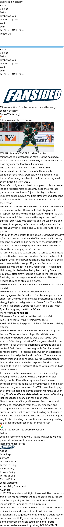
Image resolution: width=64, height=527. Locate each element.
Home (3, 443)
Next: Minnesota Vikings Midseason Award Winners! (29, 401)
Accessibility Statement (13, 486)
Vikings (4, 52)
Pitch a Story (7, 468)
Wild (2, 67)
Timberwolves (8, 60)
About (3, 49)
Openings (5, 454)
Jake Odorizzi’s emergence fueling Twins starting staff (30, 330)
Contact (4, 458)
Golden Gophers (9, 63)
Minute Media (16, 493)
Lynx (2, 70)
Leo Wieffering (11, 114)
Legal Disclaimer (9, 482)
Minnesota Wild (16, 443)
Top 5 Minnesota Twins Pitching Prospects (24, 320)
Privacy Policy (7, 472)
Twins (3, 56)
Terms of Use (7, 475)
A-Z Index (5, 489)
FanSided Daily (8, 465)
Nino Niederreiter (36, 298)
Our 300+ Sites (8, 461)
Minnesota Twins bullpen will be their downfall (26, 316)
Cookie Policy (7, 479)
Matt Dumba (26, 174)
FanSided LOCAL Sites (12, 74)
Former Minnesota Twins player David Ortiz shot (27, 334)
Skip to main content (11, 1)
